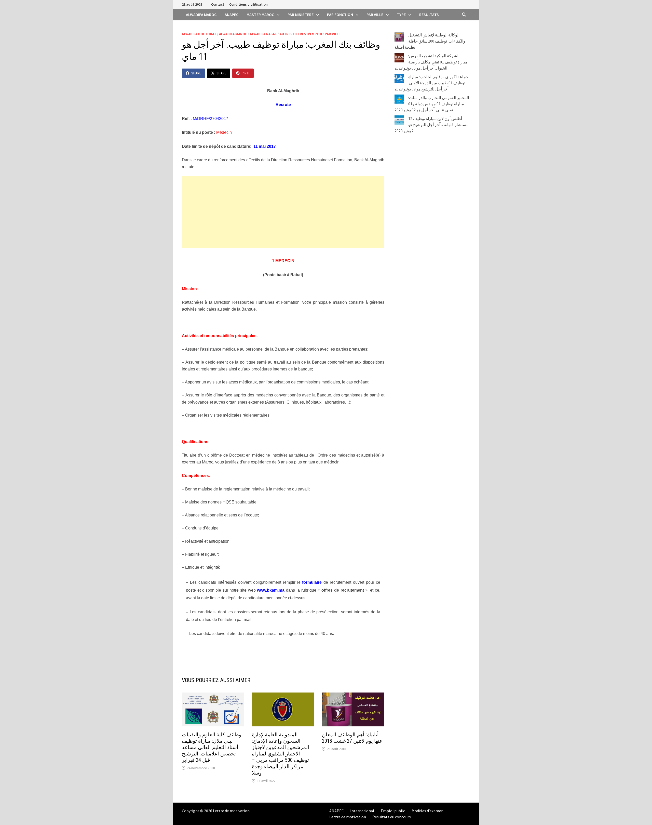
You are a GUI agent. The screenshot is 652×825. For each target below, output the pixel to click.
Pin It (246, 73)
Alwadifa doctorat (199, 34)
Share (196, 73)
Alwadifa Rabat (263, 34)
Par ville (374, 14)
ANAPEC (231, 14)
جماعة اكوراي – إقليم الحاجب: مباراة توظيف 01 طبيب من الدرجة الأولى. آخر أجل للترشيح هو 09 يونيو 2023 (431, 82)
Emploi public (393, 810)
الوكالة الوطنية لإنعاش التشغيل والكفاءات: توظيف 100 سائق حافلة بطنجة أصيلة (430, 41)
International (362, 810)
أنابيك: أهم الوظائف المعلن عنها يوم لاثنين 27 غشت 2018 (352, 737)
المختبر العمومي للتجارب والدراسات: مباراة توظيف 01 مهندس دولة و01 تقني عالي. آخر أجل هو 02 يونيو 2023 (432, 103)
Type (401, 14)
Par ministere (301, 14)
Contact (217, 4)
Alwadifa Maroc (201, 14)
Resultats (429, 14)
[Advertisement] (283, 212)
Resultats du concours (391, 816)
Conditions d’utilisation (248, 4)
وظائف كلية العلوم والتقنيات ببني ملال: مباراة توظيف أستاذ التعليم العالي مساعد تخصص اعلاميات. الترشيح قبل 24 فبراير (211, 747)
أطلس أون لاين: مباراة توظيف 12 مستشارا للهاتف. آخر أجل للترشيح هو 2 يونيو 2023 (432, 124)
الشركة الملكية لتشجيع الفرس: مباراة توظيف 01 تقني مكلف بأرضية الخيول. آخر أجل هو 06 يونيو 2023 (431, 62)
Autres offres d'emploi (301, 34)
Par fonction (340, 14)
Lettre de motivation (231, 810)
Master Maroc (260, 14)
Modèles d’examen (427, 810)
